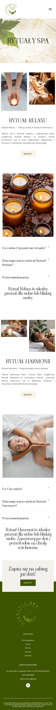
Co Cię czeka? (12, 488)
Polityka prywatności (35, 706)
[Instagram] (28, 685)
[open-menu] (50, 9)
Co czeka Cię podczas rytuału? (24, 248)
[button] (28, 248)
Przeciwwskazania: (15, 277)
